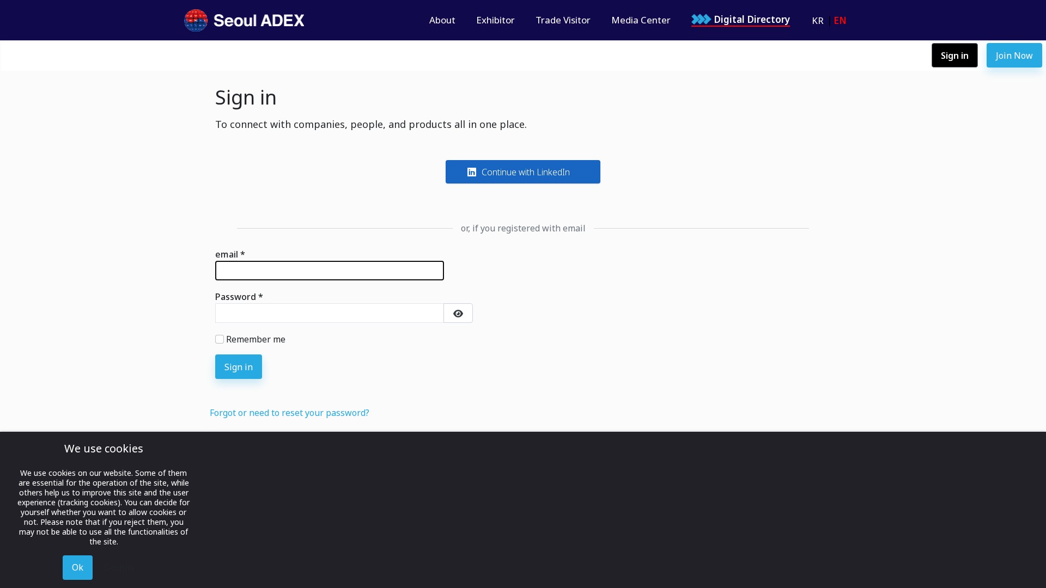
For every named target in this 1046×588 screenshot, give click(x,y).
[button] (523, 172)
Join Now (1014, 56)
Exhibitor (495, 20)
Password (239, 297)
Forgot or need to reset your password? (289, 413)
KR (818, 20)
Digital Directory (752, 20)
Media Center (641, 20)
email (230, 254)
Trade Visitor (563, 20)
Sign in (955, 56)
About (442, 20)
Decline (119, 567)
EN (840, 20)
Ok (77, 567)
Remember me (255, 339)
